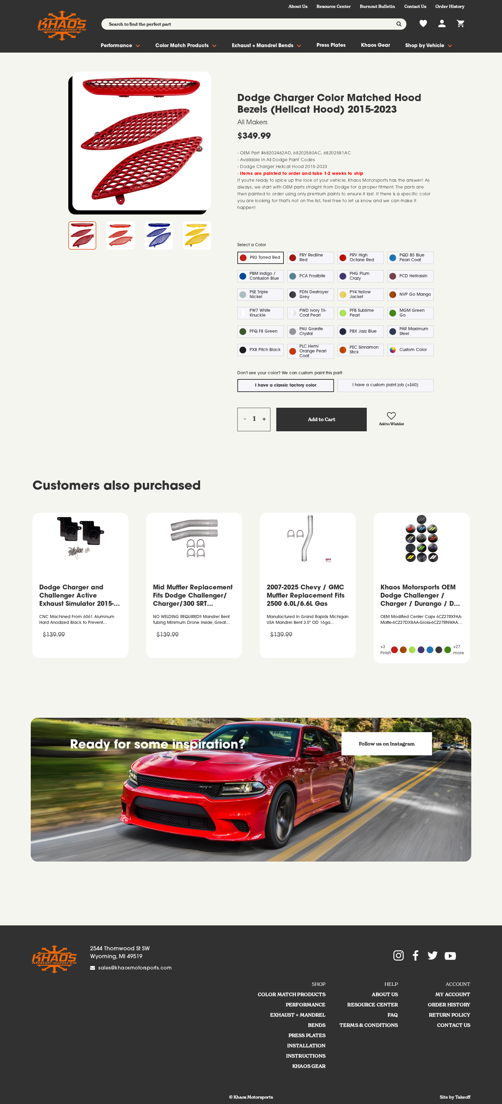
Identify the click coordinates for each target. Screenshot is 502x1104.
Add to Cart (321, 419)
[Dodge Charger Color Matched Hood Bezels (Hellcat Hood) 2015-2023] (141, 141)
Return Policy (450, 1015)
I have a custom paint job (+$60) (385, 385)
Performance (116, 46)
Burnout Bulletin (377, 6)
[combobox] (254, 24)
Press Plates (331, 45)
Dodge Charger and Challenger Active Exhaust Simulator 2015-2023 (76, 597)
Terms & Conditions (368, 1025)
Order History (449, 6)
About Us (298, 6)
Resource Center (334, 6)
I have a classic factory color (285, 385)
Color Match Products (182, 46)
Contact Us (415, 6)
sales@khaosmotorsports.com (135, 968)
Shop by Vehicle (424, 46)
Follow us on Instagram (387, 744)
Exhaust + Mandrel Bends (262, 46)
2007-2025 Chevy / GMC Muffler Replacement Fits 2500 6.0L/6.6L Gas (306, 596)
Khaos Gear (375, 45)
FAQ (393, 1015)
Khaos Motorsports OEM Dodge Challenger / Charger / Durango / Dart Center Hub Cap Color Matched (421, 597)
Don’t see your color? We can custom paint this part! (289, 373)
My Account (452, 994)
